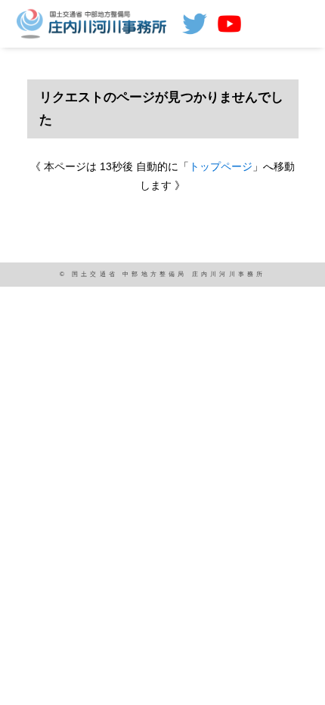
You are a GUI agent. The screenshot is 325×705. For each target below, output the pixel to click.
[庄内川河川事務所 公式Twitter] (195, 24)
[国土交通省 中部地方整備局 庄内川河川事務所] (94, 23)
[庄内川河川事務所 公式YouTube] (229, 24)
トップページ (220, 166)
